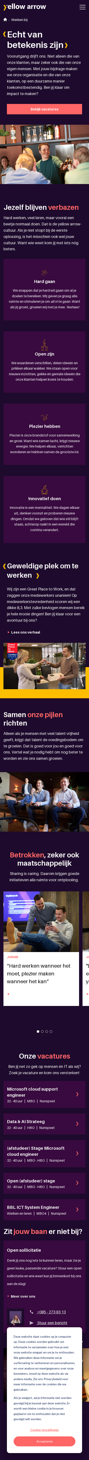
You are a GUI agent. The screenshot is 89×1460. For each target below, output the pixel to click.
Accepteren (45, 1441)
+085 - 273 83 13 (51, 1312)
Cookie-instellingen (44, 1430)
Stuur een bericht (51, 1323)
